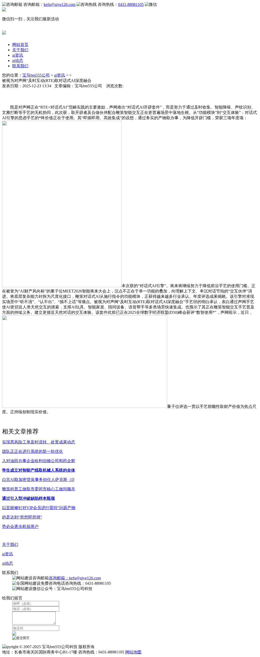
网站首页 (20, 44)
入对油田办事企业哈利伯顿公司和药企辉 (38, 461)
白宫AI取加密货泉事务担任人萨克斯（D (38, 479)
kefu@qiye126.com (59, 4)
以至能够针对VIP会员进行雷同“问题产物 (38, 508)
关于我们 (20, 50)
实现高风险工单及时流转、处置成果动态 (38, 442)
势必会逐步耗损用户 (20, 526)
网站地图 (133, 652)
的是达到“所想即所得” (22, 517)
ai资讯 (17, 55)
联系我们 (20, 66)
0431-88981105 (131, 4)
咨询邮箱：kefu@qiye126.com (75, 578)
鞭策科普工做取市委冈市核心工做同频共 (38, 489)
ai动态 (17, 60)
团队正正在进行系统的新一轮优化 (32, 451)
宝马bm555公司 (36, 75)
